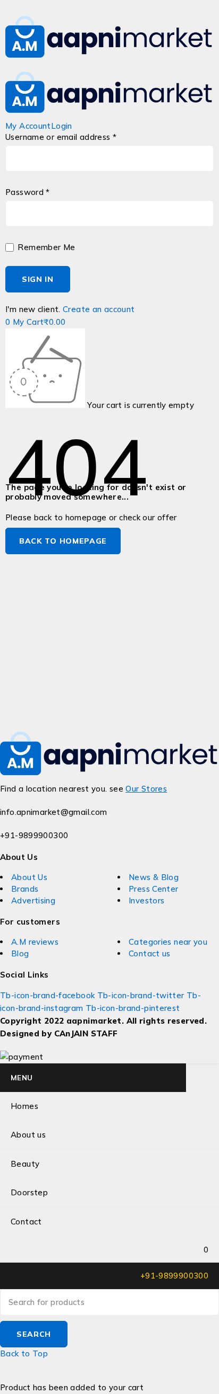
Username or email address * (60, 137)
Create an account (98, 309)
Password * (27, 192)
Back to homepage (63, 541)
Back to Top (24, 1353)
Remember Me (45, 247)
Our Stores (146, 789)
